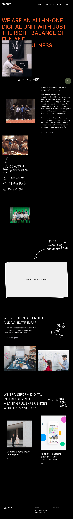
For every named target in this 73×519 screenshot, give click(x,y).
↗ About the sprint (11, 338)
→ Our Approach (47, 132)
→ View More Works (58, 476)
